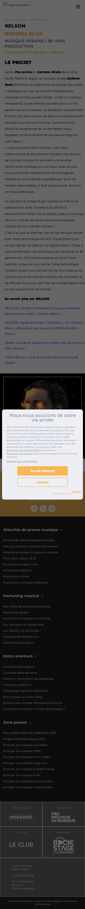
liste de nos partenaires (19, 453)
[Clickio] (76, 492)
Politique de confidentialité (22, 461)
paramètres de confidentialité (23, 450)
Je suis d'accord (42, 471)
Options (42, 482)
